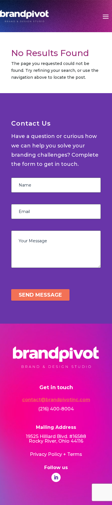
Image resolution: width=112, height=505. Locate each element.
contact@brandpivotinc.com (56, 399)
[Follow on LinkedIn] (56, 477)
